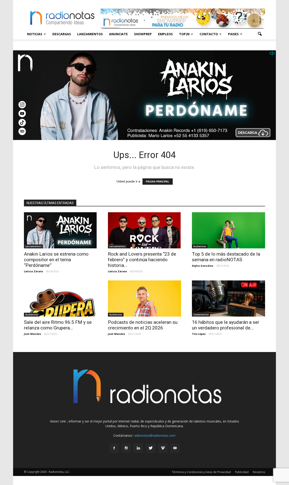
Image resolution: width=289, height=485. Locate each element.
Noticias (34, 34)
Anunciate (118, 34)
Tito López (199, 334)
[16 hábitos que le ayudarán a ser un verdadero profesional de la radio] (228, 298)
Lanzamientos (90, 34)
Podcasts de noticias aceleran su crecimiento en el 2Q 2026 (142, 325)
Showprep (143, 34)
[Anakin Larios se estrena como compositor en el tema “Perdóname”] (60, 230)
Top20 (184, 34)
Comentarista (201, 314)
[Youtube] (174, 448)
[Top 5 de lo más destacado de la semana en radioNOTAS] (228, 230)
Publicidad (242, 472)
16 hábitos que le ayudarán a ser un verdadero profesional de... (225, 325)
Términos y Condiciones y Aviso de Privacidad (201, 472)
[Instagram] (126, 448)
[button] (259, 34)
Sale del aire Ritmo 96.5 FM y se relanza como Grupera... (58, 325)
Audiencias (199, 246)
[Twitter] (150, 448)
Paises (233, 34)
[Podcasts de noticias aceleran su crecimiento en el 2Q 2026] (144, 298)
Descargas (61, 34)
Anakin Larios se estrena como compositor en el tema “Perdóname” (56, 259)
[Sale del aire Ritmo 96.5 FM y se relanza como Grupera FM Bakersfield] (60, 298)
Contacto (209, 34)
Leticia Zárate (33, 271)
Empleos (165, 34)
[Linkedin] (138, 448)
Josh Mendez (32, 334)
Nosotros (259, 472)
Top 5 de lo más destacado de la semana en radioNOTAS (226, 256)
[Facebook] (114, 448)
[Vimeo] (162, 448)
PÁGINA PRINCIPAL (157, 181)
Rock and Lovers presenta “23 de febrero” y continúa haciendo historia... (142, 259)
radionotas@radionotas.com (154, 435)
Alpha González (202, 265)
